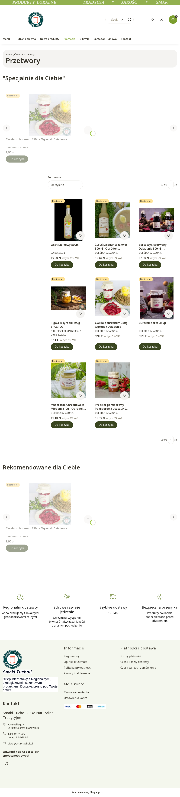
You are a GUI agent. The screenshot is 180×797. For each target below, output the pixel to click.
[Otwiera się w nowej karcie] (7, 764)
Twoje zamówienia (76, 692)
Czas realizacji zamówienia (138, 668)
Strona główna (13, 54)
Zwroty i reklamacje (77, 673)
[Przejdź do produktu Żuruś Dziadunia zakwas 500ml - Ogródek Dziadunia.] (112, 220)
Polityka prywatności (77, 668)
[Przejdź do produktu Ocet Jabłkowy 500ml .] (68, 220)
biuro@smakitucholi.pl (20, 743)
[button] (129, 20)
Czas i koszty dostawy (134, 662)
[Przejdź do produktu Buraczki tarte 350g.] (156, 298)
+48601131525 (16, 734)
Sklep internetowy (86, 792)
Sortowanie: (55, 177)
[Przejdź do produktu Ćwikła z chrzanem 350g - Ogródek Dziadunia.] (50, 115)
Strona (164, 184)
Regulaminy (71, 656)
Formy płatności (130, 656)
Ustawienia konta (75, 698)
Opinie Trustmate (75, 662)
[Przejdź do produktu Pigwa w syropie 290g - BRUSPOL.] (68, 298)
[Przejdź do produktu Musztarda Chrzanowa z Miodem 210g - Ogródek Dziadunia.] (68, 380)
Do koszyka (16, 159)
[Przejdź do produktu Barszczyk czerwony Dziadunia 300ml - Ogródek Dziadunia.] (156, 220)
